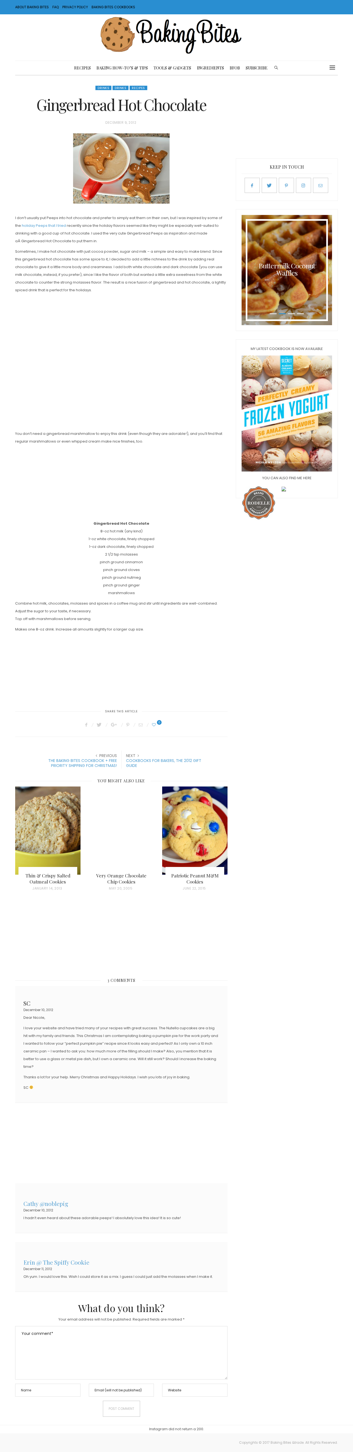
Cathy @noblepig (45, 1203)
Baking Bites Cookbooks (113, 7)
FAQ (55, 7)
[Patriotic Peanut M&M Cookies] (195, 830)
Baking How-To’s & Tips (122, 68)
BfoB (235, 68)
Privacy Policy (75, 7)
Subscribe (257, 68)
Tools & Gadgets (172, 68)
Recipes (82, 68)
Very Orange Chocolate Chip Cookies (121, 878)
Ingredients (210, 68)
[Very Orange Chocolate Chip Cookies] (121, 830)
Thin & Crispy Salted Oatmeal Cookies (47, 878)
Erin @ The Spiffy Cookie (56, 1261)
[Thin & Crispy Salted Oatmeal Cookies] (48, 830)
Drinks (103, 88)
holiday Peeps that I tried (44, 225)
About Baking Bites (32, 7)
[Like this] (154, 725)
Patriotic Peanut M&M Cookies (195, 878)
